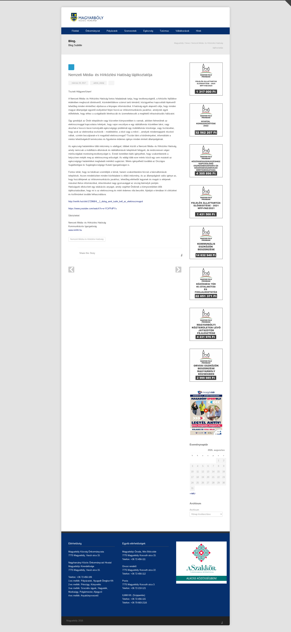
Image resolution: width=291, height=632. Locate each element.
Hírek (198, 31)
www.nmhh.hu (75, 230)
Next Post (178, 270)
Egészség (148, 31)
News (187, 43)
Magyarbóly (179, 43)
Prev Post (71, 270)
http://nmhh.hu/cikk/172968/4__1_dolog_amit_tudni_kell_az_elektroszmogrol (105, 201)
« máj (192, 494)
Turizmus (164, 31)
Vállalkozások (182, 31)
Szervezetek (130, 31)
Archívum (194, 510)
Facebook (178, 253)
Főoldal (75, 31)
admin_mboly (98, 83)
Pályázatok (112, 31)
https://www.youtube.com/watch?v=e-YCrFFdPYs (92, 208)
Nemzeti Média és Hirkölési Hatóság (87, 239)
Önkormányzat (93, 31)
